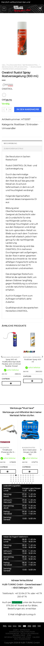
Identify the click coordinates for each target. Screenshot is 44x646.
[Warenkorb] (40, 9)
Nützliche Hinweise (29, 633)
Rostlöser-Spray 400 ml (32, 360)
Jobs (29, 635)
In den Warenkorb (28, 109)
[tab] (22, 143)
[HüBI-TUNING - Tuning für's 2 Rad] (22, 8)
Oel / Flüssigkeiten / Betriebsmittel (20, 65)
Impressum (25, 630)
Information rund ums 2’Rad (17, 637)
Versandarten (12, 633)
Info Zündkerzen (22, 639)
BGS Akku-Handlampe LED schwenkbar (11, 452)
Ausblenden (37, 2)
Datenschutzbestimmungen (22, 632)
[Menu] (4, 9)
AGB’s (15, 630)
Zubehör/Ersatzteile (13, 148)
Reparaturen (19, 635)
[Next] (42, 362)
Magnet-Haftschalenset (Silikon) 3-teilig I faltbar (33, 453)
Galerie (36, 637)
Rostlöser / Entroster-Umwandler (21, 68)
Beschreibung (10, 143)
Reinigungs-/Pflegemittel (15, 67)
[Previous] (1, 362)
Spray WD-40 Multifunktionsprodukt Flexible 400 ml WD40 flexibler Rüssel (11, 362)
